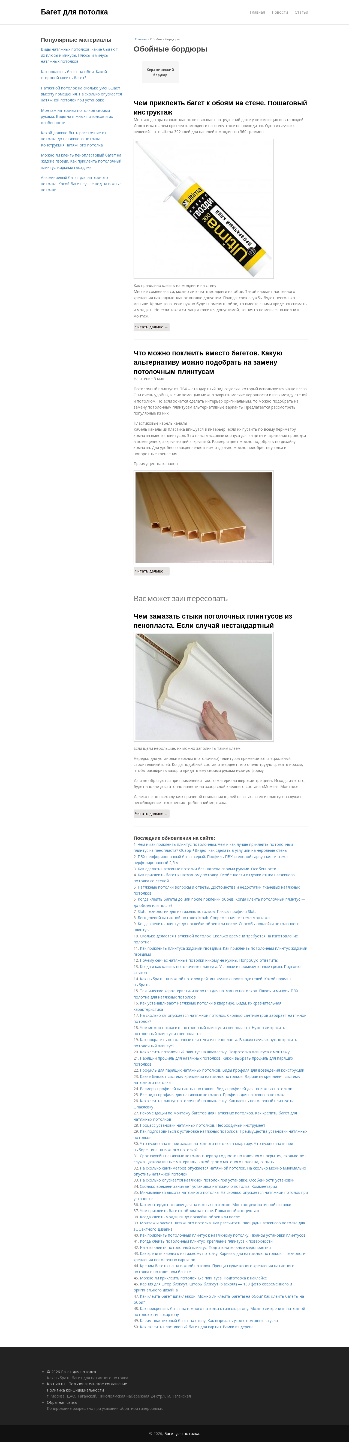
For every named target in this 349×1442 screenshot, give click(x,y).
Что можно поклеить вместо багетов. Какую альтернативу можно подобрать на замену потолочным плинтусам (208, 362)
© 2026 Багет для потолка (71, 1371)
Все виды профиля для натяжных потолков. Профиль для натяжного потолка (212, 1094)
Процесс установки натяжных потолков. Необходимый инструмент (202, 1125)
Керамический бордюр (160, 72)
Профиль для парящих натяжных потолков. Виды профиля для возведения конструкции (222, 1070)
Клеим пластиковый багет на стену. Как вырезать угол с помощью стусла (209, 1320)
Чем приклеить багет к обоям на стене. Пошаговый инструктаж (220, 107)
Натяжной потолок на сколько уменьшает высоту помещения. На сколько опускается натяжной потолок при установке (81, 94)
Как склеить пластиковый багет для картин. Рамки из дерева (197, 1326)
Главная (257, 12)
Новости (280, 12)
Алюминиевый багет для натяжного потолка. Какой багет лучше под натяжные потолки (81, 183)
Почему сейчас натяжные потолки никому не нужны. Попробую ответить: (209, 960)
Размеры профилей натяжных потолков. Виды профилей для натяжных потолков (216, 1088)
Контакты (56, 1383)
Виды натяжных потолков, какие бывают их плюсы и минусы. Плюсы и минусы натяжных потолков (79, 55)
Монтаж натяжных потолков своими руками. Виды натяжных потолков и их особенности (77, 116)
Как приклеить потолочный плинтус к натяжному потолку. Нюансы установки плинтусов (223, 1235)
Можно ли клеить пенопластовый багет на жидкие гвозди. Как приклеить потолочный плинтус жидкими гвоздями (81, 161)
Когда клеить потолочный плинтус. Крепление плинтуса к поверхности (206, 1241)
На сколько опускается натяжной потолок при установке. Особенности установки (217, 1180)
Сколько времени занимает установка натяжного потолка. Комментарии (208, 1186)
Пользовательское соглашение (97, 1383)
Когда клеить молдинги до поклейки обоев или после (190, 1216)
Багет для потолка (74, 11)
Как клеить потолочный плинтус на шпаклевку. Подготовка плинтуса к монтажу (215, 1051)
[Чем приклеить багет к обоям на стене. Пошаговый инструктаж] (221, 209)
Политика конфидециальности (75, 1390)
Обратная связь (62, 1402)
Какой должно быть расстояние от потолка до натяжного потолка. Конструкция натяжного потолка (74, 139)
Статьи (301, 12)
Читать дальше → (151, 326)
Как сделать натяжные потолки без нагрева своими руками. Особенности (207, 868)
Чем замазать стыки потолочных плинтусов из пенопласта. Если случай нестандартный (213, 620)
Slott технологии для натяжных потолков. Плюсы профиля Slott (197, 911)
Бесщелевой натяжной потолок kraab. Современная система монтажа (204, 917)
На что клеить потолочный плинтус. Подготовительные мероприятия (205, 1247)
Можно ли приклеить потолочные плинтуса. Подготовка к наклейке (203, 1278)
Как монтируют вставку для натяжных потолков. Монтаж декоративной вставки (215, 1204)
